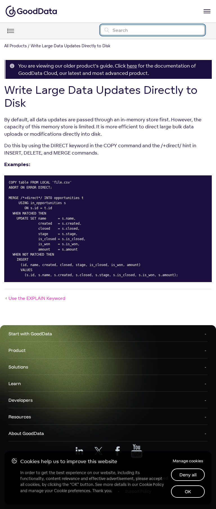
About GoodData (26, 433)
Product (17, 350)
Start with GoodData (30, 333)
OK (188, 491)
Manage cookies (188, 460)
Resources (19, 416)
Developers (20, 400)
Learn (14, 383)
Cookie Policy (151, 484)
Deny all (188, 474)
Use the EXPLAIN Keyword (37, 298)
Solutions (18, 367)
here (132, 66)
